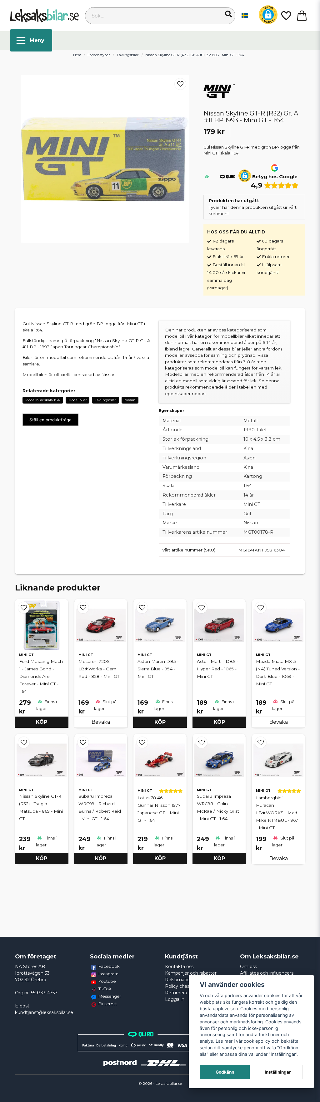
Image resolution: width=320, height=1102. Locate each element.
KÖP (41, 722)
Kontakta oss (179, 966)
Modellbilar (77, 400)
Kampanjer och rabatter (191, 973)
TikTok (104, 988)
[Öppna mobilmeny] (31, 40)
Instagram (108, 973)
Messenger (109, 996)
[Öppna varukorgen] (302, 15)
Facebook (109, 966)
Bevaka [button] (101, 722)
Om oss (248, 966)
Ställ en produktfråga (50, 419)
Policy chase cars (183, 986)
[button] (228, 14)
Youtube (107, 981)
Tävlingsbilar (128, 55)
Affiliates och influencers (266, 973)
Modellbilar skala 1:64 (42, 400)
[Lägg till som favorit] (286, 15)
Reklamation (179, 979)
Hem (77, 55)
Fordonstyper (99, 55)
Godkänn (225, 1072)
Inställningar (278, 1072)
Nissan (130, 400)
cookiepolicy (257, 1041)
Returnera (176, 993)
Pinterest (107, 1003)
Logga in (174, 999)
